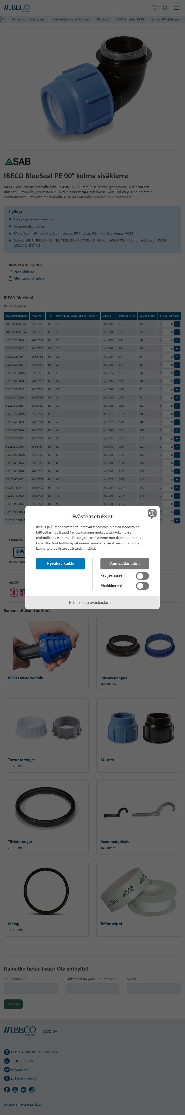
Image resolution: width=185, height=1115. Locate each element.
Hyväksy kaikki (60, 563)
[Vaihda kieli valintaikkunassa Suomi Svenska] (152, 514)
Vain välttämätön (124, 563)
